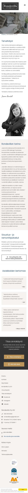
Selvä (23, 489)
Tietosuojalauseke (20, 491)
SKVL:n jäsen (5, 447)
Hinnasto (4, 451)
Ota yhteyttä (5, 390)
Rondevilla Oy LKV (7, 386)
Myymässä (5, 383)
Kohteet (4, 379)
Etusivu (4, 34)
